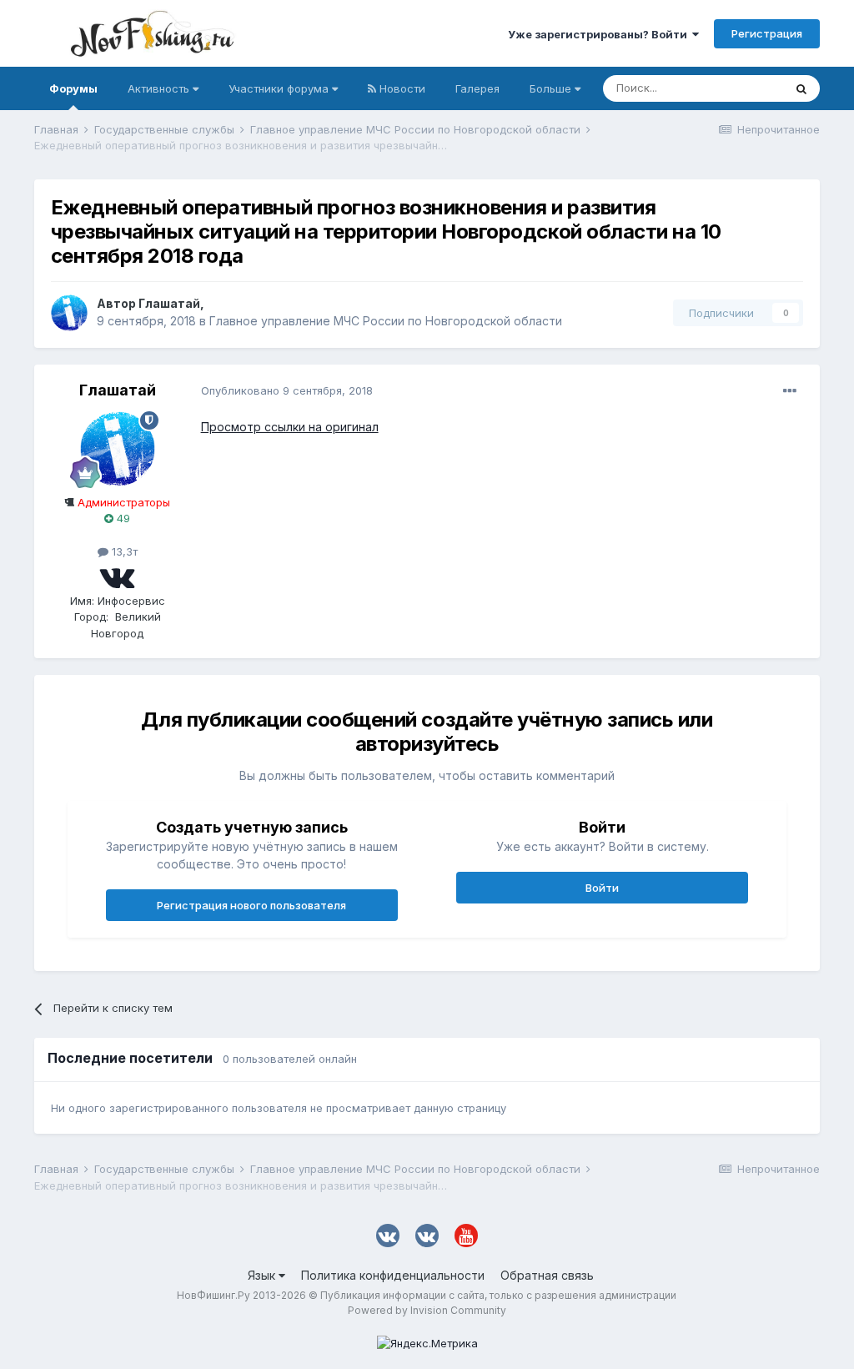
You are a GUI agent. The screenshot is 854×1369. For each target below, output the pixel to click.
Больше (550, 88)
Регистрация (766, 33)
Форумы (73, 88)
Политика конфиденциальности (393, 1275)
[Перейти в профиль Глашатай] (69, 312)
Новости (400, 88)
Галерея (477, 88)
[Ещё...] (789, 391)
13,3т (123, 551)
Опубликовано (287, 390)
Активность (160, 88)
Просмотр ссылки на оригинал (290, 427)
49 (121, 518)
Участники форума (280, 88)
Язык (263, 1275)
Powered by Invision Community (427, 1310)
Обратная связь (547, 1275)
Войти (602, 887)
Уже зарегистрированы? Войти (600, 34)
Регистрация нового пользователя (251, 905)
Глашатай (169, 303)
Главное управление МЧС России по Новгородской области (385, 321)
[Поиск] (801, 88)
